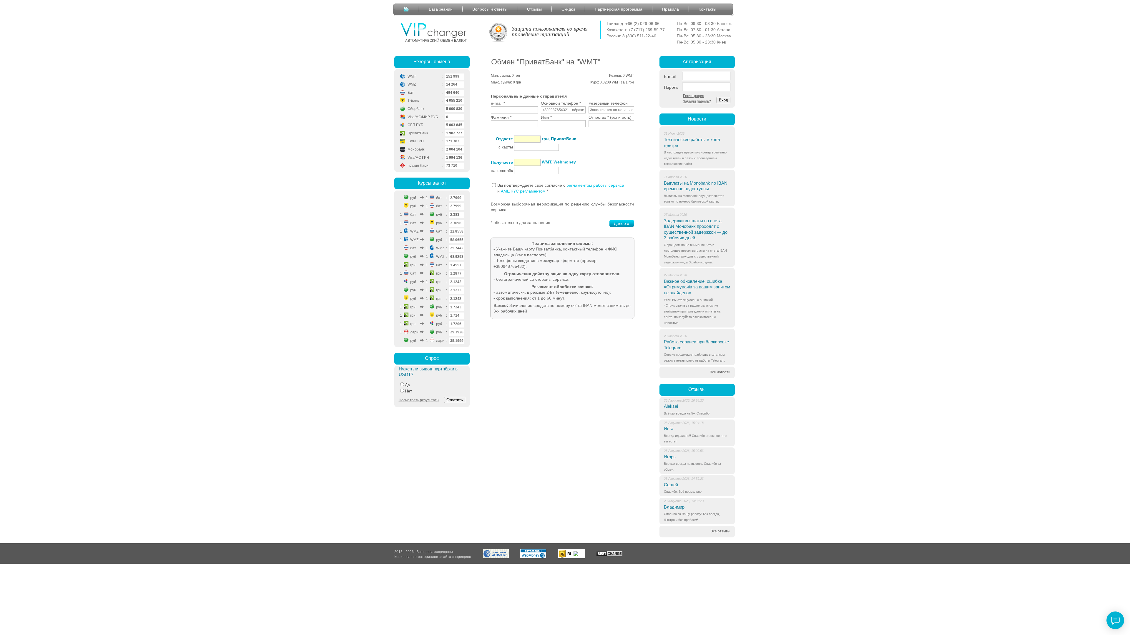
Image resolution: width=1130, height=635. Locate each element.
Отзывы (534, 9)
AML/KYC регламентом (523, 191)
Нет (408, 391)
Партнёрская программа (618, 9)
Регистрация (693, 96)
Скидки (568, 9)
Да (407, 384)
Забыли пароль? (697, 101)
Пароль (671, 87)
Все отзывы (720, 531)
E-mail (670, 76)
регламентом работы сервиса (595, 185)
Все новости (720, 372)
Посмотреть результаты (419, 400)
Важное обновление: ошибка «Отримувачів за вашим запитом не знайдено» (697, 287)
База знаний (441, 9)
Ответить (454, 400)
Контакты (707, 9)
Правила (670, 9)
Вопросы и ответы (489, 9)
